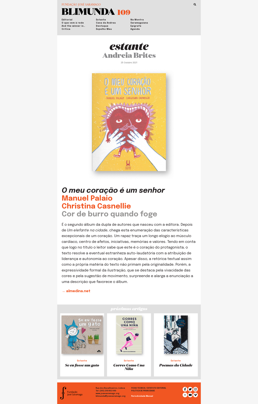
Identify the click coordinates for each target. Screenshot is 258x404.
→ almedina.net (76, 291)
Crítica (66, 29)
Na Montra (137, 20)
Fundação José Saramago (81, 4)
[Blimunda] (88, 11)
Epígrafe (135, 26)
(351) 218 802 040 (108, 391)
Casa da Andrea (106, 23)
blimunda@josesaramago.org (110, 396)
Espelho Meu (104, 29)
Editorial (67, 20)
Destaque (102, 26)
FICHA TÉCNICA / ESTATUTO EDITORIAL (148, 388)
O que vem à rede (73, 23)
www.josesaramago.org (107, 393)
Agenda (135, 29)
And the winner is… (73, 26)
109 (123, 12)
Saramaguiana (139, 23)
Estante (101, 20)
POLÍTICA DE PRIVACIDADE (143, 391)
